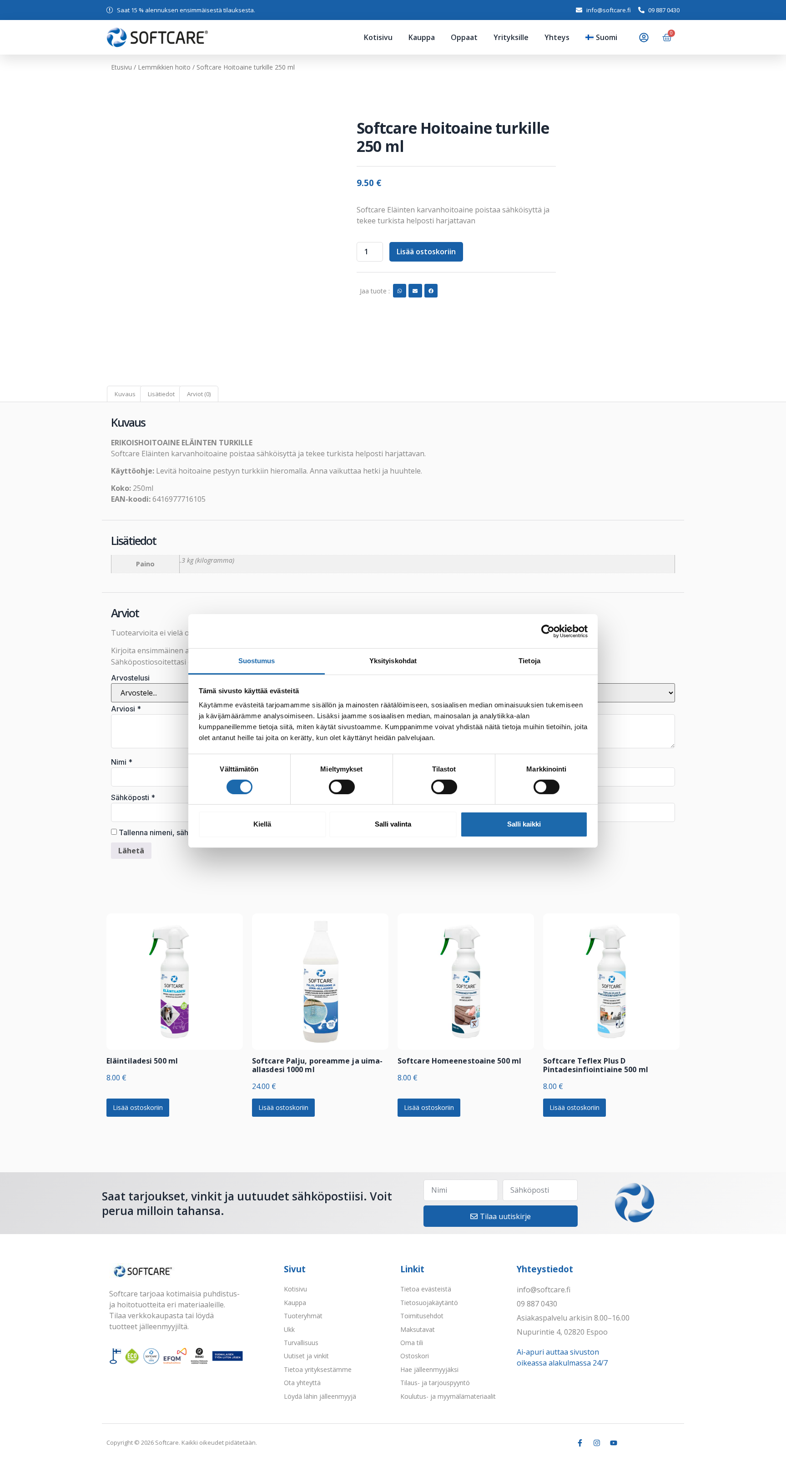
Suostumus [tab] (256, 661)
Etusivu (121, 67)
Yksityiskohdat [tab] (393, 661)
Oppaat (464, 37)
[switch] (342, 787)
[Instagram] (597, 1091)
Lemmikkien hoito (164, 67)
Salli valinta (393, 824)
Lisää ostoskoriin (426, 252)
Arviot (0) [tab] (199, 394)
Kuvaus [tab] (125, 394)
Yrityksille (511, 37)
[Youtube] (613, 1091)
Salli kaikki (524, 824)
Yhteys (556, 37)
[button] (315, 108)
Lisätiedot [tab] (161, 394)
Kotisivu (378, 37)
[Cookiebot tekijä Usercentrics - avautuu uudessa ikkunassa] (548, 631)
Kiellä (262, 824)
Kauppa (421, 37)
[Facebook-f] (580, 1091)
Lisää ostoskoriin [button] (138, 755)
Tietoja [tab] (529, 661)
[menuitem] (601, 37)
